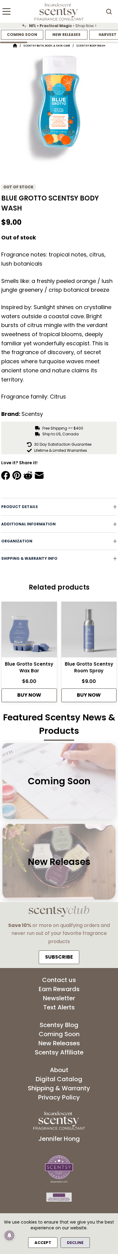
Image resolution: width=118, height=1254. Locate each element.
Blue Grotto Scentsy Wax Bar (29, 667)
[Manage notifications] (9, 1235)
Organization (16, 541)
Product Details (19, 506)
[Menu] (6, 11)
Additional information (28, 524)
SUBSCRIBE (59, 956)
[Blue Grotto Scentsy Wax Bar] (29, 631)
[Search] (109, 11)
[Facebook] (5, 475)
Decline (75, 1242)
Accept (42, 1242)
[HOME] (15, 46)
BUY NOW (29, 694)
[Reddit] (28, 475)
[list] (59, 26)
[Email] (39, 475)
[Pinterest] (16, 475)
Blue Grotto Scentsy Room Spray (89, 667)
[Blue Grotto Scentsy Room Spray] (89, 631)
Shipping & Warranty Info (29, 558)
